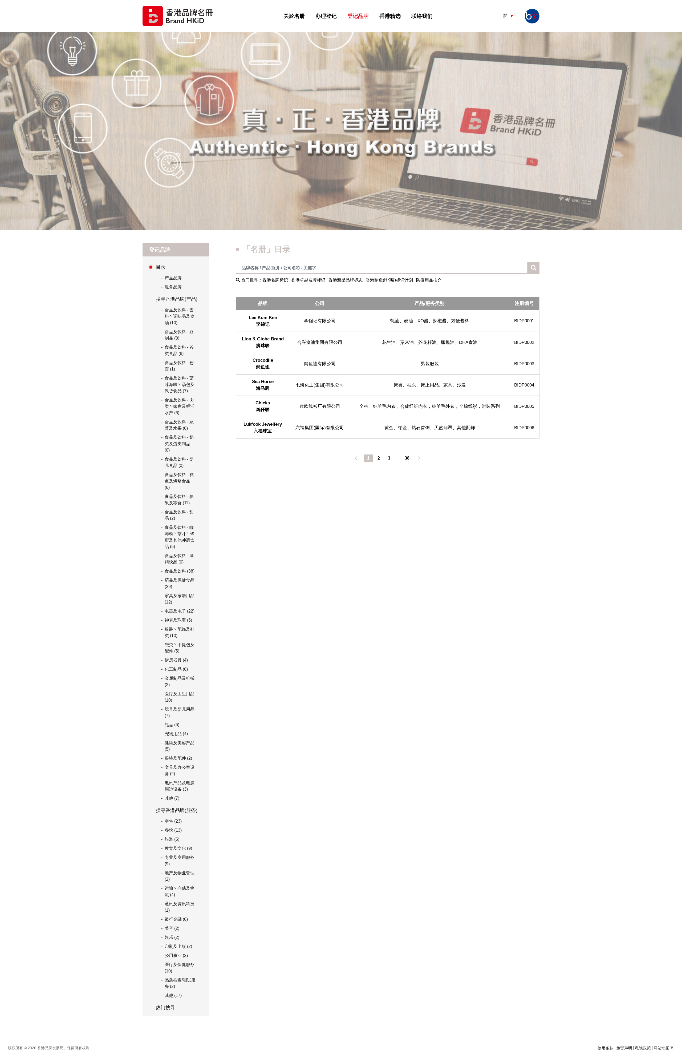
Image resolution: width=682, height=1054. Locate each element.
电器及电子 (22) (179, 611)
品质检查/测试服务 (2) (180, 983)
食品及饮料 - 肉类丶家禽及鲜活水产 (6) (179, 406)
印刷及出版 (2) (178, 946)
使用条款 (606, 1048)
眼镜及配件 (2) (178, 758)
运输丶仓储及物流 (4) (179, 891)
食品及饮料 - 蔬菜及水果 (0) (179, 425)
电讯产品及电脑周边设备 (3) (179, 786)
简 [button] (506, 16)
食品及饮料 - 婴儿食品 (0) (179, 462)
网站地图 (662, 1048)
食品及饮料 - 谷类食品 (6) (179, 350)
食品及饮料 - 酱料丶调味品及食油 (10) (179, 316)
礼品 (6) (172, 724)
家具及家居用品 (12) (179, 598)
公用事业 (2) (176, 955)
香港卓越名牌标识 (308, 280)
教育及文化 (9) (178, 848)
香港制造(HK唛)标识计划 (389, 280)
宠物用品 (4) (176, 733)
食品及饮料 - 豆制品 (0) (179, 334)
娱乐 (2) (172, 937)
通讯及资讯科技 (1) (179, 907)
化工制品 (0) (176, 669)
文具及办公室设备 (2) (179, 770)
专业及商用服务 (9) (179, 860)
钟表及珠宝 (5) (178, 620)
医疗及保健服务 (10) (179, 967)
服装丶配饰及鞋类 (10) (179, 632)
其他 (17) (173, 995)
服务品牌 (171, 287)
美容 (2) (172, 928)
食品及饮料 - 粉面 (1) (179, 365)
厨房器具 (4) (176, 660)
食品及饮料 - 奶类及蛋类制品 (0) (179, 443)
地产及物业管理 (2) (179, 876)
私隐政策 (643, 1048)
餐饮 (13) (173, 830)
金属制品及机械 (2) (179, 681)
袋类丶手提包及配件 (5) (179, 647)
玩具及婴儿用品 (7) (179, 712)
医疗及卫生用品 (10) (179, 696)
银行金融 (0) (176, 919)
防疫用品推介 (429, 280)
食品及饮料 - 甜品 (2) (179, 515)
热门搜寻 (165, 1007)
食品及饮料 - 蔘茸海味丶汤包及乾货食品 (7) (179, 384)
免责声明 (624, 1048)
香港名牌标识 (275, 280)
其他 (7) (172, 798)
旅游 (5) (172, 839)
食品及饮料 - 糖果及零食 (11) (179, 499)
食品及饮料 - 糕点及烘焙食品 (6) (179, 481)
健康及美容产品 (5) (179, 746)
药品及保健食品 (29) (179, 583)
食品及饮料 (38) (179, 571)
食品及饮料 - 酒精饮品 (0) (179, 558)
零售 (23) (173, 821)
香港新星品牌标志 (345, 280)
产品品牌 (171, 278)
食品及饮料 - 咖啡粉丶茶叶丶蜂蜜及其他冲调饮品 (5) (179, 537)
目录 (160, 267)
